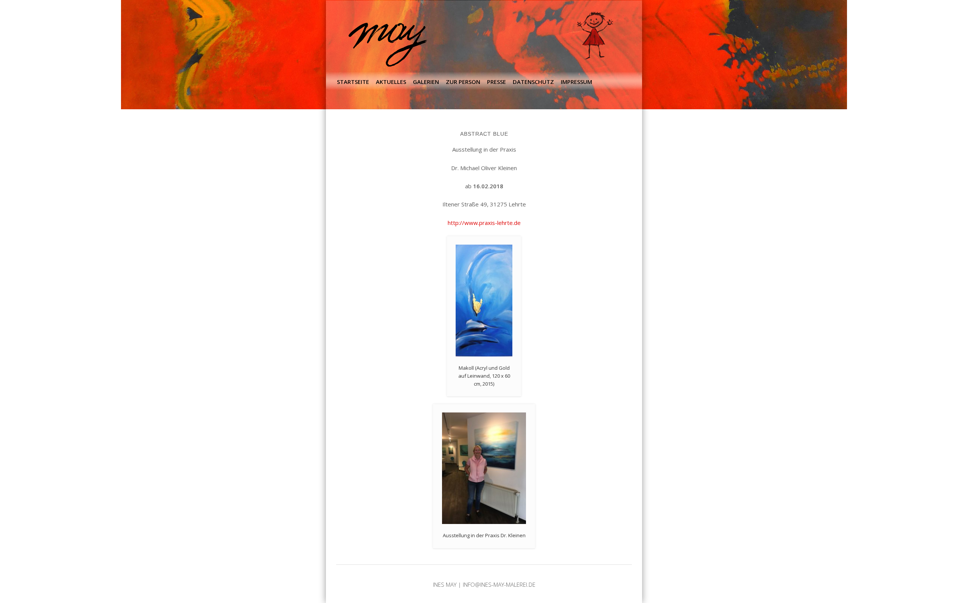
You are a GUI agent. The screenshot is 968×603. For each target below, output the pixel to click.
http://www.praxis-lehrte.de (484, 222)
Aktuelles (391, 81)
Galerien (426, 81)
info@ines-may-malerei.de (499, 584)
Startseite (353, 81)
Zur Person (463, 81)
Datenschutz (533, 81)
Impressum (576, 81)
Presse (496, 81)
